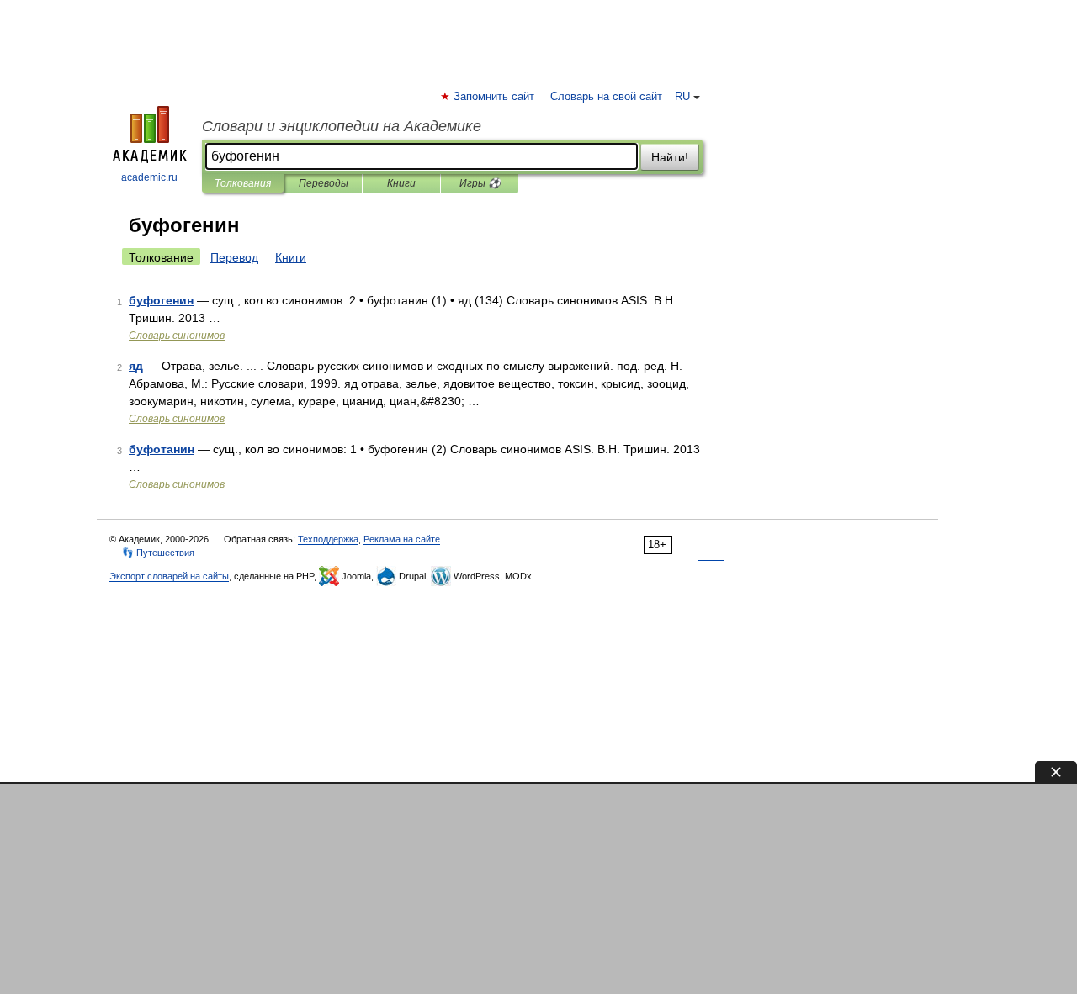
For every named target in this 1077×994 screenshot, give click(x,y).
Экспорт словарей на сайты (169, 576)
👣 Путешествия (158, 552)
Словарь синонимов (177, 335)
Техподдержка (328, 539)
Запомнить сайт (494, 97)
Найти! (669, 157)
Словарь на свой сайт (606, 97)
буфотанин (161, 449)
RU (682, 97)
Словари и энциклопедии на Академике (341, 126)
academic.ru (149, 177)
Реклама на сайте (401, 539)
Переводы (323, 183)
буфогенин (161, 300)
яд (136, 366)
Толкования (243, 183)
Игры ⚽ (480, 183)
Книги (401, 183)
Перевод (234, 257)
